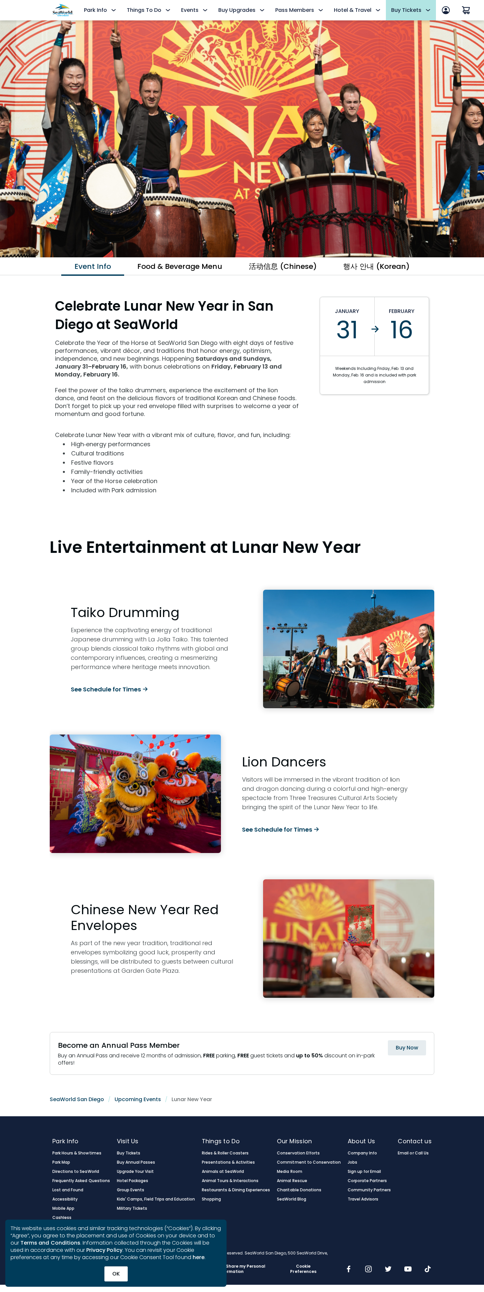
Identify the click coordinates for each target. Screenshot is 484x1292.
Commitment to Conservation (309, 1162)
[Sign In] (446, 10)
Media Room (289, 1171)
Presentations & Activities (228, 1162)
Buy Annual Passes (136, 1162)
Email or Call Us (413, 1153)
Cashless (61, 1217)
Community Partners (369, 1190)
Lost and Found (67, 1190)
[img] (349, 1269)
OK (116, 1274)
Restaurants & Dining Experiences (236, 1190)
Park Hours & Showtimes (76, 1153)
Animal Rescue (292, 1180)
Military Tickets (132, 1208)
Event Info (92, 266)
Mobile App (63, 1208)
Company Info (362, 1153)
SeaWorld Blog (291, 1199)
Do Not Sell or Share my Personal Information (230, 1269)
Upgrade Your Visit (135, 1171)
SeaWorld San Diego (77, 1099)
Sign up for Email (364, 1171)
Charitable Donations (299, 1190)
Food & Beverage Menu (179, 266)
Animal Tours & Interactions (230, 1180)
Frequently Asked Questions (81, 1180)
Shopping (211, 1199)
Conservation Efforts (298, 1153)
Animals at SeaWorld (223, 1171)
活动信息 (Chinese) (283, 266)
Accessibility (65, 1199)
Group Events (130, 1190)
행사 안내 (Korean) (376, 266)
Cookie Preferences (303, 1269)
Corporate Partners (367, 1180)
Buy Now (407, 1047)
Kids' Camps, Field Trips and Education (156, 1199)
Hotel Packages (132, 1180)
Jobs (352, 1162)
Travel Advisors (363, 1199)
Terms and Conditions (50, 1243)
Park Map (61, 1162)
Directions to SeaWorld (75, 1171)
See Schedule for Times (106, 689)
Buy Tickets (128, 1153)
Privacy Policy (104, 1250)
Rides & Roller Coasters (225, 1153)
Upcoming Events (138, 1099)
